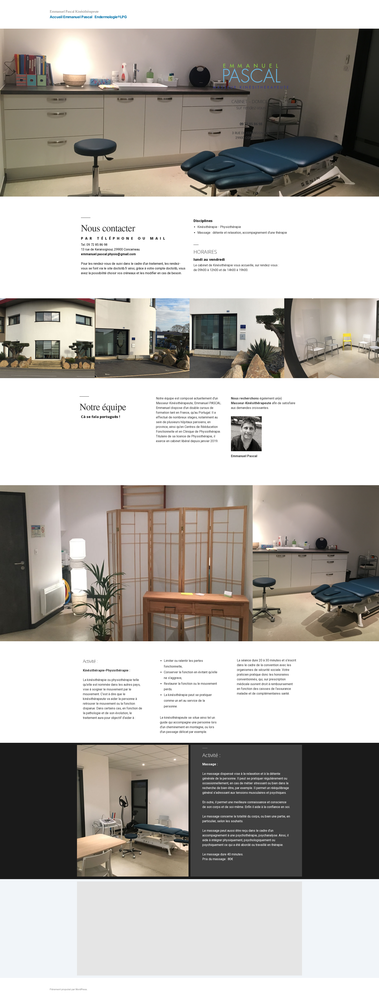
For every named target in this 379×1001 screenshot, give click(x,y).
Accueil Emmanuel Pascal (71, 17)
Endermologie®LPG (111, 17)
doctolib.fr (120, 268)
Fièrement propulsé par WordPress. (68, 989)
